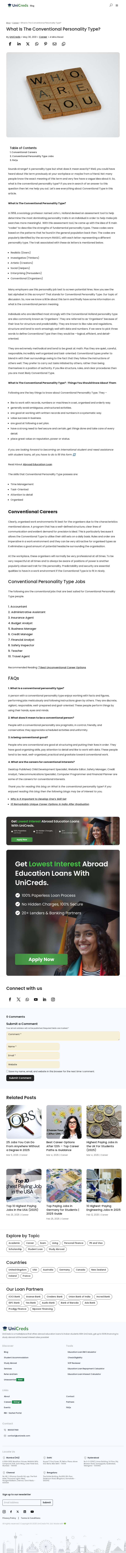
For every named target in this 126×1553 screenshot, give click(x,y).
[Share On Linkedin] (19, 44)
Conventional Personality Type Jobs (33, 156)
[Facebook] (11, 1512)
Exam (43, 1243)
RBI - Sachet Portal (13, 1413)
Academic (14, 1243)
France (26, 1275)
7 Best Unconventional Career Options (62, 667)
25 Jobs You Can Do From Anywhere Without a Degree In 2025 (23, 1146)
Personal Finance (73, 1243)
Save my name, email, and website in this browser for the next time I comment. (52, 1071)
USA (35, 1269)
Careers (8, 1402)
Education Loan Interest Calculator (84, 1374)
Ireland (13, 1275)
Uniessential (10, 1379)
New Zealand (98, 1269)
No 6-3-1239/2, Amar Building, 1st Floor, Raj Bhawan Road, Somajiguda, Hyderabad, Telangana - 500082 (101, 1464)
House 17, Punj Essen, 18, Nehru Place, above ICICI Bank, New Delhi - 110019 (60, 1463)
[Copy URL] (63, 44)
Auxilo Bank (48, 1302)
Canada (80, 1269)
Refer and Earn (11, 1374)
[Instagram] (4, 1512)
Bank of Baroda (70, 1302)
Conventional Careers (24, 152)
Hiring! (17, 1402)
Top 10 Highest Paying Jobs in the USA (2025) (22, 1208)
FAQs (15, 160)
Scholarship (15, 1249)
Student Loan (35, 1249)
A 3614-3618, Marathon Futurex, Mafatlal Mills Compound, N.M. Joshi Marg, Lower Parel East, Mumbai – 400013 (20, 1464)
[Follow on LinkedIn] (44, 999)
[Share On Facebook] (10, 44)
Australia (48, 1269)
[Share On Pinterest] (45, 44)
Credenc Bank (55, 1296)
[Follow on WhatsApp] (27, 999)
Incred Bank (103, 1296)
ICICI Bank (14, 1296)
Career (15, 23)
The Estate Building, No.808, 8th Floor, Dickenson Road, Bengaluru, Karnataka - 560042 (59, 1478)
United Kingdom (17, 1269)
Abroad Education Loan (37, 464)
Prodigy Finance (17, 1308)
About (7, 1396)
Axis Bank (90, 1302)
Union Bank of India (79, 1296)
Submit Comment (20, 1078)
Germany (64, 1269)
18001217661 (13, 1430)
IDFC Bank (14, 1302)
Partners (70, 1402)
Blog (8, 23)
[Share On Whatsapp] (36, 44)
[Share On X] (28, 44)
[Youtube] (32, 1512)
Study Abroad (56, 1249)
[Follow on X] (18, 999)
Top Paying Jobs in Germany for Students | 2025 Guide (62, 1210)
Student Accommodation (16, 1357)
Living (55, 1243)
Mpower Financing (42, 1308)
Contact (70, 1396)
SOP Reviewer (74, 1363)
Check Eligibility (75, 1357)
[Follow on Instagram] (53, 999)
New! (20, 1379)
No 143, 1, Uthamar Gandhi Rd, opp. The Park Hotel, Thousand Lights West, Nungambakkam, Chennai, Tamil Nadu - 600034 (19, 1479)
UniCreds (15, 37)
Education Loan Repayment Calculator (86, 1368)
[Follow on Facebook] (10, 999)
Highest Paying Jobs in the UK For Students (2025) (102, 1146)
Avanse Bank (33, 1296)
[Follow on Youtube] (35, 999)
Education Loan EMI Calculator (82, 1352)
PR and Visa (95, 1243)
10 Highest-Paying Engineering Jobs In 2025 (104, 1208)
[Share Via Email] (54, 44)
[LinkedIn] (25, 1512)
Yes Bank (31, 1302)
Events (7, 1407)
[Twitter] (17, 1512)
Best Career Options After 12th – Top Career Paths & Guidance (62, 1146)
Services (8, 1368)
